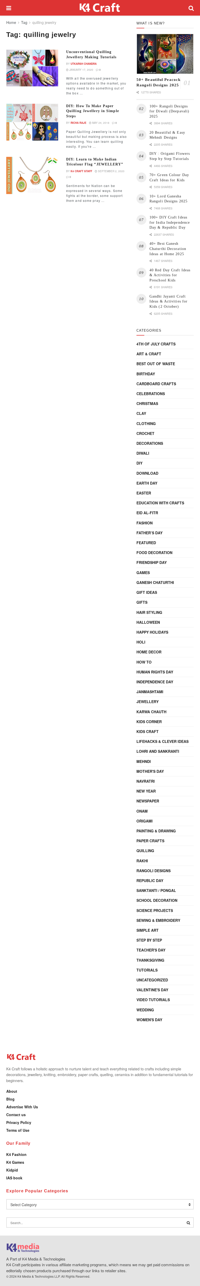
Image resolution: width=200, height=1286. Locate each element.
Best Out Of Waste (155, 363)
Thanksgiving (150, 960)
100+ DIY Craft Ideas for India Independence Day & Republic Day (169, 222)
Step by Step (149, 940)
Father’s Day (149, 532)
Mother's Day (150, 771)
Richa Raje (78, 123)
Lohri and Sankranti (157, 751)
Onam (142, 811)
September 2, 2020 (110, 171)
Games (143, 572)
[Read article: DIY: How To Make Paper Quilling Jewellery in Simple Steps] (32, 122)
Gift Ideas (146, 592)
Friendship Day (151, 562)
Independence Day (154, 681)
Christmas (147, 403)
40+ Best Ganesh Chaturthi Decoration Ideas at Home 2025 (167, 249)
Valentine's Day (152, 989)
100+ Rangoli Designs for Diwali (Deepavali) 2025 (169, 111)
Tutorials (147, 970)
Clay (141, 413)
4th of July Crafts (156, 343)
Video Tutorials (153, 999)
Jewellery (147, 701)
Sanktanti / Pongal (156, 890)
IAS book (14, 1177)
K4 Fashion (16, 1154)
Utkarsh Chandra (84, 64)
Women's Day (149, 1019)
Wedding (145, 1009)
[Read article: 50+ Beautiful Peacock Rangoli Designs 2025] (165, 54)
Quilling (145, 850)
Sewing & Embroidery (158, 920)
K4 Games (15, 1162)
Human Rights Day (154, 671)
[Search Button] (191, 8)
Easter (143, 493)
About (11, 1091)
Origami (144, 821)
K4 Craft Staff (81, 171)
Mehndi (143, 761)
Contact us (16, 1114)
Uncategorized (152, 979)
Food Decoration (154, 552)
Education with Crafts (160, 502)
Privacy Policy (18, 1122)
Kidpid (12, 1170)
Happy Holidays (152, 632)
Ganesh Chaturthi (155, 582)
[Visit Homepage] (99, 8)
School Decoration (156, 900)
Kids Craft (147, 731)
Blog (10, 1099)
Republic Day (149, 880)
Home (11, 22)
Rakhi (142, 860)
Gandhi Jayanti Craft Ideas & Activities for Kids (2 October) (168, 301)
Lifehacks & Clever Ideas (162, 741)
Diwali (142, 453)
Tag (24, 22)
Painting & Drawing (156, 830)
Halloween (148, 622)
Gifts (141, 602)
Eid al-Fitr (147, 512)
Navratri (145, 781)
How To (144, 662)
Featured (146, 542)
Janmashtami (149, 691)
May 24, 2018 (100, 123)
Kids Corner (149, 721)
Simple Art (147, 930)
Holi (140, 642)
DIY (139, 463)
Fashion (144, 522)
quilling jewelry (44, 22)
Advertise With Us (22, 1106)
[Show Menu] (8, 8)
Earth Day (146, 483)
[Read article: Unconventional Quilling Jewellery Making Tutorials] (32, 68)
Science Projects (154, 910)
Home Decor (148, 651)
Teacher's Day (150, 950)
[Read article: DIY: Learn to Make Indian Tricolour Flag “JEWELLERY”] (32, 175)
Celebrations (150, 393)
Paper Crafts (150, 840)
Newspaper (147, 800)
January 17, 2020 (80, 70)
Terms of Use (17, 1130)
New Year (146, 791)
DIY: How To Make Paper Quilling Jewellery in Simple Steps (92, 111)
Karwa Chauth (151, 711)
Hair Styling (149, 612)
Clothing (146, 423)
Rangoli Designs (153, 870)
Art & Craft (148, 353)
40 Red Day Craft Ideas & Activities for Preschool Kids (169, 275)
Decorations (149, 443)
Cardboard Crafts (156, 383)
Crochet (145, 433)
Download (147, 473)
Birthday (145, 373)
